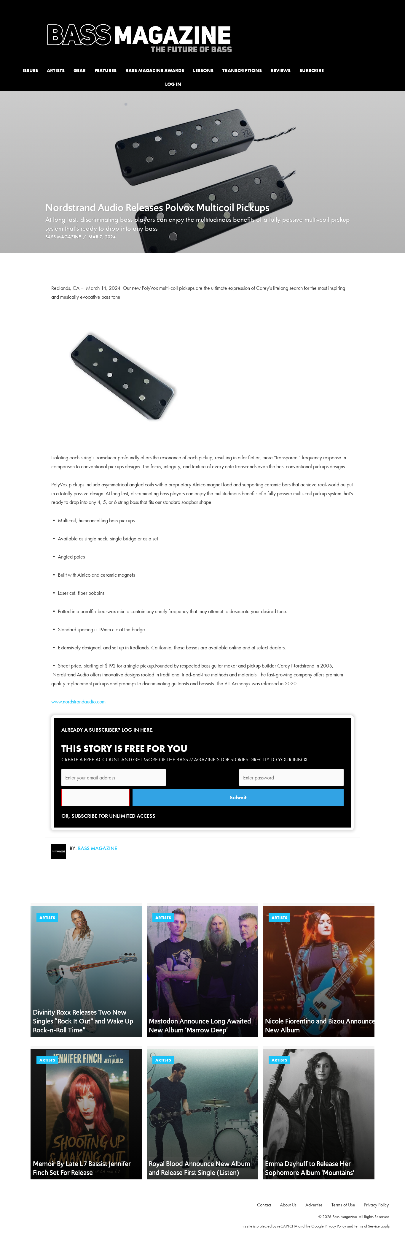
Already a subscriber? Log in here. (107, 729)
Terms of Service (367, 1226)
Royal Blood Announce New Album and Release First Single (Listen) (199, 1168)
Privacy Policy (335, 1226)
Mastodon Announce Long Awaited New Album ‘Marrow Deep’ (200, 1025)
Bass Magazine (63, 237)
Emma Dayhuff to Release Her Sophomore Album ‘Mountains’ (309, 1168)
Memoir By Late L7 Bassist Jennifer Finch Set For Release (82, 1168)
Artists (47, 917)
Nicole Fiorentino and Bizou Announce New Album (320, 1025)
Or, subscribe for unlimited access (108, 815)
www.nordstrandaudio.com (78, 701)
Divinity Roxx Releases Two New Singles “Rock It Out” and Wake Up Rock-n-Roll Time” (83, 1020)
